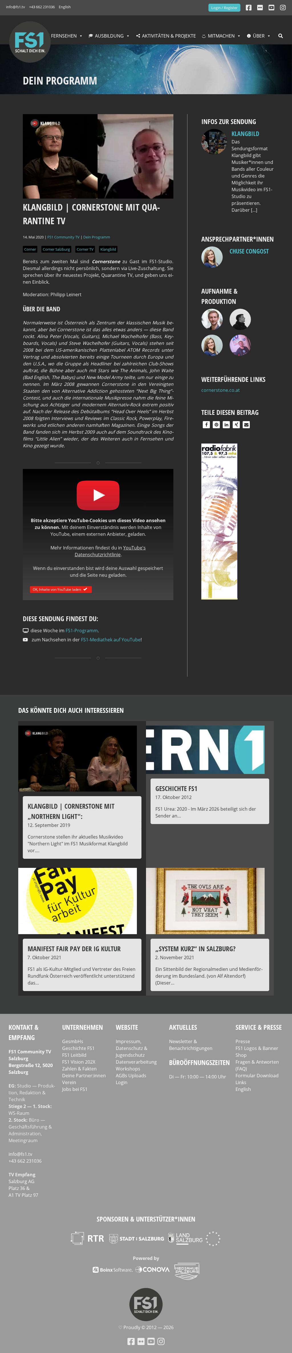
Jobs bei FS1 (75, 1089)
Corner (30, 249)
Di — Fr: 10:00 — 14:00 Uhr (197, 1077)
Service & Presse (259, 1027)
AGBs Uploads (131, 1075)
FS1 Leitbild (74, 1055)
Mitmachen (221, 36)
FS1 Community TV (63, 237)
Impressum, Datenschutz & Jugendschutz (131, 1048)
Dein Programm (96, 237)
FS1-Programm (82, 630)
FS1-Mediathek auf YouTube (111, 640)
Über (259, 36)
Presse (243, 1041)
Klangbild (108, 249)
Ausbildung (109, 36)
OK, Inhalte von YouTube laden (57, 589)
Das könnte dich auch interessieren (71, 710)
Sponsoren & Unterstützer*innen (146, 1219)
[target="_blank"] (283, 7)
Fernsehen (64, 36)
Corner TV (85, 249)
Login (121, 1082)
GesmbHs (72, 1041)
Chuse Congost (249, 251)
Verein (69, 1082)
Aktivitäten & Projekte (169, 36)
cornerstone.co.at (220, 390)
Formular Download (257, 1075)
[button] (206, 424)
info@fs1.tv (15, 6)
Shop (241, 1055)
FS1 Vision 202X (78, 1062)
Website (127, 1027)
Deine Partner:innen (84, 1075)
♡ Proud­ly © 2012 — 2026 (146, 1327)
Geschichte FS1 (78, 1048)
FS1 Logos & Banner (257, 1048)
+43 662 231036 (42, 6)
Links (241, 1082)
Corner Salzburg (56, 249)
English (65, 6)
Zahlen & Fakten (79, 1069)
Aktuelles (183, 1027)
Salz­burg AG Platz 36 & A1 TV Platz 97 (23, 1188)
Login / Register (224, 7)
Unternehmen (82, 1027)
